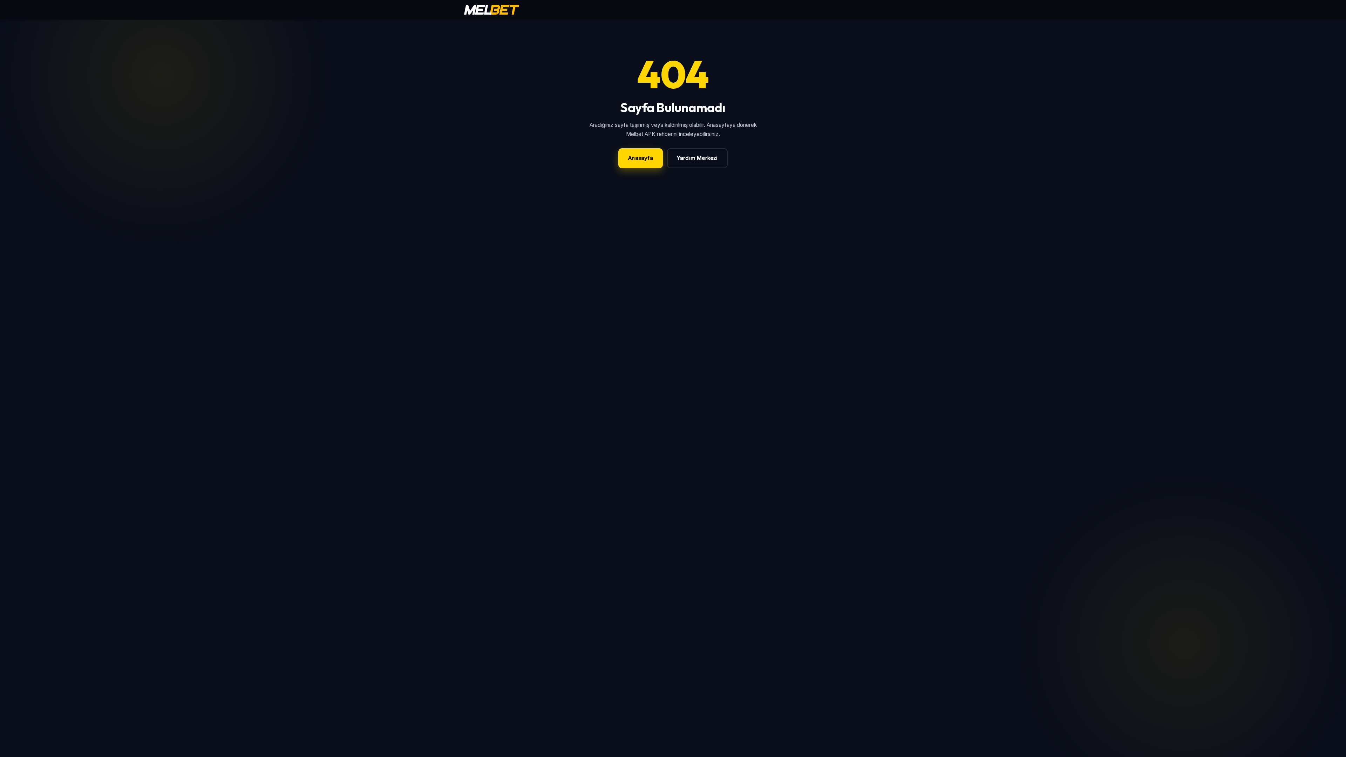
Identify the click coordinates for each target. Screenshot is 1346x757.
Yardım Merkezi (697, 158)
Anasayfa (640, 158)
